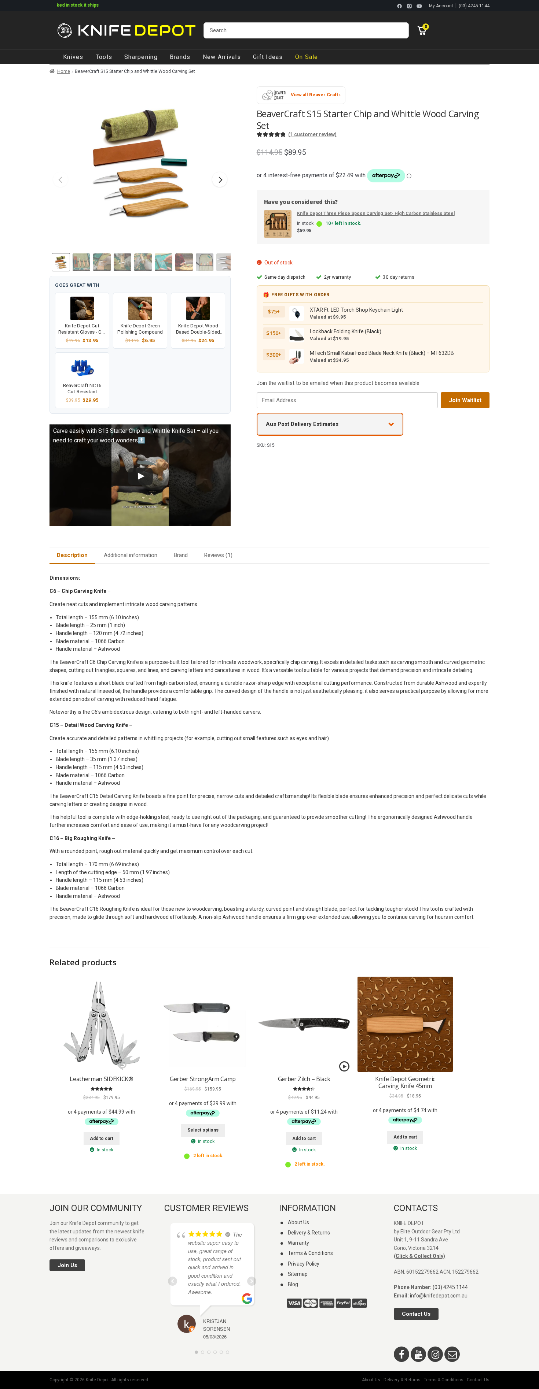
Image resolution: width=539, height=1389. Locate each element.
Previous (60, 179)
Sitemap (298, 1274)
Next (219, 179)
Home (63, 71)
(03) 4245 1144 (474, 5)
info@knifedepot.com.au (438, 1296)
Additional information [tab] (130, 555)
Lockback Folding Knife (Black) (345, 331)
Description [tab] (72, 555)
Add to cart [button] (101, 1138)
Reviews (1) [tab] (218, 555)
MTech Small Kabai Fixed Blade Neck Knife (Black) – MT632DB (382, 353)
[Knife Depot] (126, 30)
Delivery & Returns (309, 1233)
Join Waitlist (465, 400)
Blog (293, 1284)
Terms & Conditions (310, 1253)
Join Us (67, 1265)
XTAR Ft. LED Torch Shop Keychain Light (356, 310)
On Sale (306, 56)
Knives (73, 56)
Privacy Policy (303, 1264)
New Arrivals (222, 56)
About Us (298, 1222)
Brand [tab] (180, 555)
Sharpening (141, 56)
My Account (441, 5)
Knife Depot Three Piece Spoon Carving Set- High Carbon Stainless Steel (376, 213)
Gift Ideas (268, 56)
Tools (104, 56)
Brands (180, 56)
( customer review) (312, 134)
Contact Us (416, 1314)
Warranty (298, 1243)
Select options (203, 1130)
